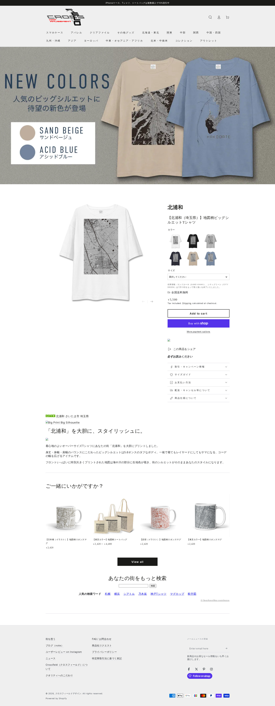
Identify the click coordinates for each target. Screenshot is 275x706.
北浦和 (60, 416)
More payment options (198, 331)
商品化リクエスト (102, 645)
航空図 (192, 593)
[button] (210, 17)
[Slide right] (152, 302)
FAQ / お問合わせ (102, 639)
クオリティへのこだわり (59, 675)
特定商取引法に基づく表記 (107, 658)
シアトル (129, 593)
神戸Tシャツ (158, 593)
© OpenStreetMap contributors (215, 600)
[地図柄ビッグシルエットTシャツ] (63, 422)
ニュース (51, 658)
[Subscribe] (227, 648)
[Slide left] (143, 302)
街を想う (51, 639)
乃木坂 (142, 593)
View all (137, 561)
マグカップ (177, 593)
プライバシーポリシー (104, 651)
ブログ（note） (55, 645)
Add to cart (198, 313)
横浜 (117, 593)
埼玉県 (84, 416)
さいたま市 (72, 416)
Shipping (186, 303)
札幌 (107, 593)
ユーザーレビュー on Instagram (64, 651)
